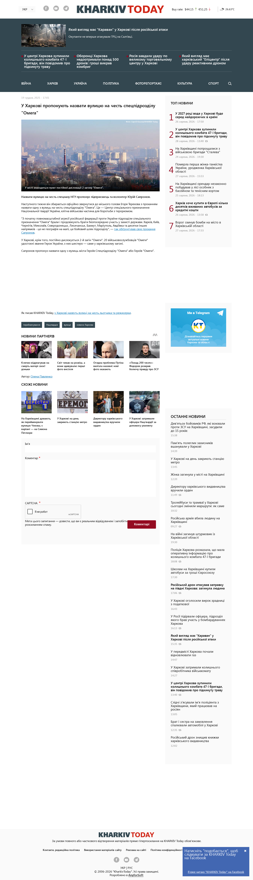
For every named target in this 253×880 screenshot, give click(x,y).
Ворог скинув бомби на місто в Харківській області (198, 224)
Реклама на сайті (136, 849)
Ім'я (27, 444)
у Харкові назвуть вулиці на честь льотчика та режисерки (92, 313)
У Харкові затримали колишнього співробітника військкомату (195, 669)
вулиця (67, 324)
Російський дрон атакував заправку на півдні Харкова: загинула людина (198, 586)
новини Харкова (85, 324)
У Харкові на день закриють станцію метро (197, 460)
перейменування (31, 324)
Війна (26, 83)
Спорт (213, 83)
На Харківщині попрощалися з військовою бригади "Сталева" (197, 150)
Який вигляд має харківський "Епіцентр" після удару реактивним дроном (205, 59)
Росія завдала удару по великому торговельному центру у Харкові (150, 59)
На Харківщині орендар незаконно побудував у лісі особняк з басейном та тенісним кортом (200, 187)
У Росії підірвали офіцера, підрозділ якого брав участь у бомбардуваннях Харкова (198, 619)
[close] (245, 851)
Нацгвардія (52, 324)
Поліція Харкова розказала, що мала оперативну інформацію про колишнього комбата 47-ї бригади (197, 553)
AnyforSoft (135, 875)
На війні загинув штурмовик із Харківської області (193, 535)
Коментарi (141, 524)
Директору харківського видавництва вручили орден (198, 488)
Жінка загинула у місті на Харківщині (197, 474)
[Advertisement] (90, 282)
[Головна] (120, 9)
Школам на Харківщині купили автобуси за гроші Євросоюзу (193, 570)
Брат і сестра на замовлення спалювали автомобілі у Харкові (194, 723)
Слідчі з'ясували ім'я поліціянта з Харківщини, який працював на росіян (195, 705)
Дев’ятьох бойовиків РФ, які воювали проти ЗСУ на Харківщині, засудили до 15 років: (198, 426)
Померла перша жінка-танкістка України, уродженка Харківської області (198, 167)
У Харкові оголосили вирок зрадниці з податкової (197, 602)
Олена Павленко (41, 376)
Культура (184, 83)
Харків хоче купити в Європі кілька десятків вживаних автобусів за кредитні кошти (201, 206)
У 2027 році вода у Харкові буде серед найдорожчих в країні (199, 115)
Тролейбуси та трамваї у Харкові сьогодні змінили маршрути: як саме (197, 504)
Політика (111, 83)
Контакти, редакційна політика (61, 849)
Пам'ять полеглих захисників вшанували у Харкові (192, 444)
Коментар (31, 458)
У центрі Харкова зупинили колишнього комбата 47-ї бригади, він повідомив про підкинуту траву (47, 61)
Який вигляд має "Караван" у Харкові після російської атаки (118, 29)
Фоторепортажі (148, 83)
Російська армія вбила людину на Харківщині (195, 520)
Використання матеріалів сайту (102, 849)
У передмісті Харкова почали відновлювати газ (192, 653)
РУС (130, 868)
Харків (52, 83)
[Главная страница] (126, 834)
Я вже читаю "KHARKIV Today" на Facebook (216, 872)
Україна (80, 83)
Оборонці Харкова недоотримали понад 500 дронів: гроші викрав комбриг (98, 61)
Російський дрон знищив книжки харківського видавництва (195, 739)
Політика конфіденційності (167, 849)
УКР (122, 868)
